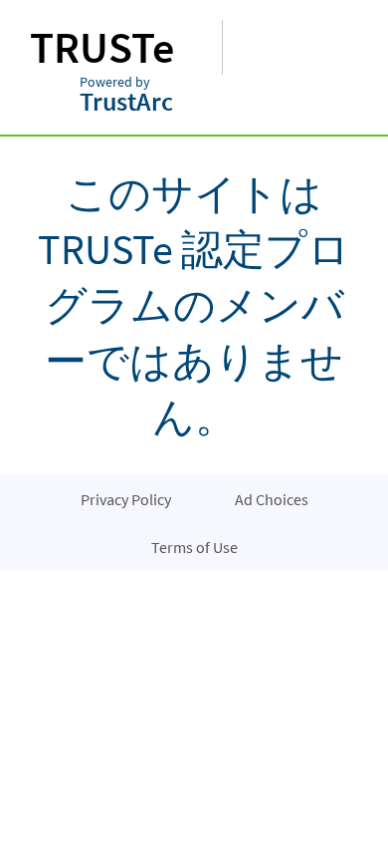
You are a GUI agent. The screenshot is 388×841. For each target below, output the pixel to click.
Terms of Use (194, 547)
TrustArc (126, 96)
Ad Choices (271, 499)
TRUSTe (102, 47)
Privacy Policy (126, 499)
